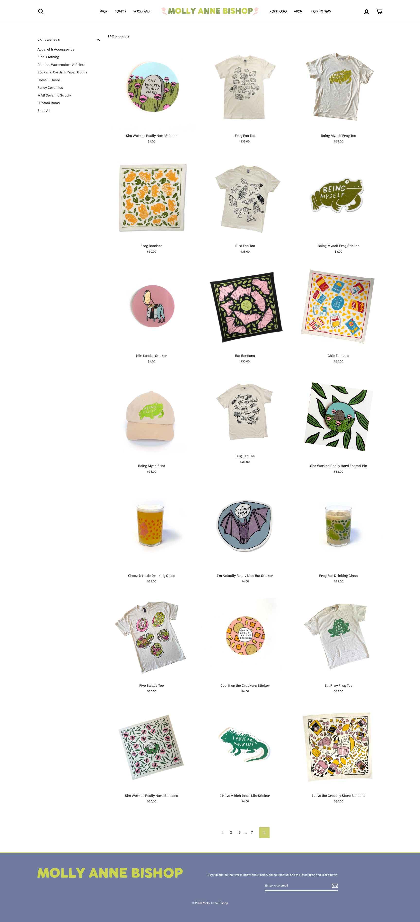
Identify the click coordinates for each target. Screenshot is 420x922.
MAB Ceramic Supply (54, 95)
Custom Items (48, 103)
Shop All (43, 111)
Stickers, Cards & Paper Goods (62, 72)
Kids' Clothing (48, 57)
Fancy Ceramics (50, 88)
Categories (49, 39)
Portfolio (278, 11)
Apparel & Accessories (55, 49)
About (299, 11)
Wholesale (141, 11)
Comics (120, 11)
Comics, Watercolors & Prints (61, 65)
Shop (103, 11)
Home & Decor (49, 80)
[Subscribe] (335, 886)
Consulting (321, 11)
